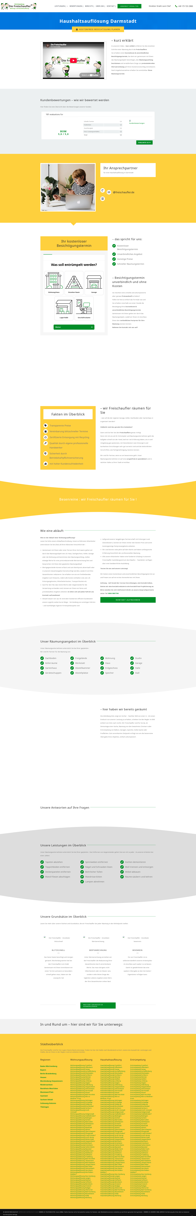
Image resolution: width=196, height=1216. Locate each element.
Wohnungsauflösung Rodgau (80, 1188)
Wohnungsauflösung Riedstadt (81, 1127)
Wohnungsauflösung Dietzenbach (82, 1089)
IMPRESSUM (22, 1212)
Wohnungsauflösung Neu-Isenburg (82, 1176)
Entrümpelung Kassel (138, 1092)
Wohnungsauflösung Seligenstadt (82, 1114)
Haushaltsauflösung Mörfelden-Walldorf (111, 1171)
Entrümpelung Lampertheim (140, 1162)
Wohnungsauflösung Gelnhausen (82, 1124)
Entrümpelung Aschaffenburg (141, 1071)
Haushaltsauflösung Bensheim (111, 1182)
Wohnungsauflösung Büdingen (81, 1118)
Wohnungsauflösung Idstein (80, 1129)
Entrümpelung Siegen (138, 1083)
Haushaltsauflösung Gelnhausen (111, 1122)
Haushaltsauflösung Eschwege (111, 1102)
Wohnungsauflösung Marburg (81, 1197)
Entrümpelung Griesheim (139, 1143)
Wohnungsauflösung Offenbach (81, 1067)
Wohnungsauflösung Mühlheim (81, 1153)
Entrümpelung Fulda (137, 1194)
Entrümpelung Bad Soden (139, 1120)
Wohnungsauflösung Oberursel (81, 1190)
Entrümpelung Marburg (139, 1195)
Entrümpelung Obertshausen (140, 1129)
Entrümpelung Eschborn (139, 1075)
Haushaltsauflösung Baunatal (110, 1147)
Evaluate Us (143, 142)
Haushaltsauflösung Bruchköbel (111, 1106)
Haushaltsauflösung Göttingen (111, 1100)
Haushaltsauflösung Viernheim (111, 1168)
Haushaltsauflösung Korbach (110, 1124)
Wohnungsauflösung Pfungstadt (81, 1133)
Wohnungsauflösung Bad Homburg (82, 1192)
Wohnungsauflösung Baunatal (80, 1149)
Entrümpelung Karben (138, 1118)
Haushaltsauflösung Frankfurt (111, 1065)
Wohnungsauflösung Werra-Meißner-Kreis (80, 1097)
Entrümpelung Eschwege (139, 1102)
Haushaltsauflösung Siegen (110, 1083)
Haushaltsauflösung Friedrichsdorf (112, 1133)
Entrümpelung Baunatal (138, 1147)
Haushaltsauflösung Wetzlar (110, 1077)
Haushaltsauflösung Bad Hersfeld (112, 1094)
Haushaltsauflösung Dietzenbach (112, 1089)
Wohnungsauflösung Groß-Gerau (82, 1137)
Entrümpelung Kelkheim (139, 1153)
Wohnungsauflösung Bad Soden (81, 1122)
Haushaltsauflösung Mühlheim (111, 1151)
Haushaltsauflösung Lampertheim (112, 1162)
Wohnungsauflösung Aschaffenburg (83, 1071)
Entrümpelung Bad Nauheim (140, 1160)
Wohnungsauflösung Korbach (80, 1125)
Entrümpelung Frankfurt (139, 1065)
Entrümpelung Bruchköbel (139, 1106)
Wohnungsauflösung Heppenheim (82, 1087)
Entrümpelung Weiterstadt (140, 1137)
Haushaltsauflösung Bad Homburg (112, 1190)
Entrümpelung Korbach (138, 1124)
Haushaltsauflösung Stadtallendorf (112, 1114)
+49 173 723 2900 (185, 6)
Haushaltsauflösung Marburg (110, 1195)
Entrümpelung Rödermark (139, 1149)
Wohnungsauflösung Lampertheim (82, 1164)
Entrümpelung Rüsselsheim (140, 1192)
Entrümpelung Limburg (138, 1081)
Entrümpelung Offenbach (139, 1067)
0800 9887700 (113, 593)
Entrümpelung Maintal (138, 1178)
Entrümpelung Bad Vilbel (139, 1164)
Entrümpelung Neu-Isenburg (140, 1174)
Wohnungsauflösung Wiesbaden (81, 1073)
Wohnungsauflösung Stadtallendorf (83, 1116)
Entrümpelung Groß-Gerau (140, 1135)
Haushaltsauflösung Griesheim (111, 1143)
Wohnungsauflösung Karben (80, 1120)
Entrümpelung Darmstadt (139, 1090)
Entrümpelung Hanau (138, 1069)
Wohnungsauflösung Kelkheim (81, 1155)
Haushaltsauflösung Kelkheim (111, 1153)
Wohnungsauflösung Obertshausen (82, 1131)
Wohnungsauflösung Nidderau (81, 1104)
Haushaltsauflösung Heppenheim (112, 1087)
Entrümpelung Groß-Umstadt (141, 1110)
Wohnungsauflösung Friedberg (81, 1157)
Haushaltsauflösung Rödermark (111, 1149)
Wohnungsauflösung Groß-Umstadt (80, 1111)
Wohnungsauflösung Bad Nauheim (82, 1162)
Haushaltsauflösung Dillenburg (111, 1085)
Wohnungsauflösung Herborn (81, 1108)
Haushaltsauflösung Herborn (110, 1108)
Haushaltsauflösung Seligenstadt (112, 1112)
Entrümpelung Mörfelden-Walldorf (139, 1171)
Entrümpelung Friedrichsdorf (140, 1133)
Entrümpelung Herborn (139, 1108)
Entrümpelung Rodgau (138, 1186)
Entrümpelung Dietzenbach (140, 1089)
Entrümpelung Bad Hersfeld (140, 1094)
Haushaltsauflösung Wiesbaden (111, 1073)
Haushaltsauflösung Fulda (109, 1194)
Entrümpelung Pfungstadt (139, 1131)
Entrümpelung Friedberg (139, 1155)
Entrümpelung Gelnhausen (140, 1122)
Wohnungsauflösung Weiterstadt (82, 1139)
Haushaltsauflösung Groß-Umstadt (112, 1110)
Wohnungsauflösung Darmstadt (81, 1090)
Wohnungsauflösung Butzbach (81, 1143)
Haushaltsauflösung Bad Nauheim (112, 1160)
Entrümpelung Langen (138, 1176)
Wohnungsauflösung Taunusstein (82, 1160)
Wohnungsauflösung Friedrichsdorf (83, 1135)
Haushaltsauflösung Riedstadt (110, 1125)
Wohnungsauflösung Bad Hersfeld (82, 1094)
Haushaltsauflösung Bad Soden (111, 1120)
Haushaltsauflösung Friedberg (111, 1155)
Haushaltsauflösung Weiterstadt (111, 1137)
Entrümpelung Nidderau (139, 1104)
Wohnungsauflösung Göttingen (81, 1100)
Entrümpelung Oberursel (139, 1188)
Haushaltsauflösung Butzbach (110, 1141)
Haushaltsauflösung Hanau (109, 1069)
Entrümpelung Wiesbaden (139, 1073)
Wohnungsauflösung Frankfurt (81, 1065)
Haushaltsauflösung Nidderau (110, 1104)
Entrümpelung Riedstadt (139, 1125)
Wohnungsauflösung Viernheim (81, 1170)
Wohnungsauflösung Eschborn (81, 1075)
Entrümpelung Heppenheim (140, 1087)
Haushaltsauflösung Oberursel (111, 1188)
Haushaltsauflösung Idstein (110, 1127)
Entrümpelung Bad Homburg (140, 1190)
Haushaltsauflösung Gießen (110, 1079)
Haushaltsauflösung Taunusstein (111, 1159)
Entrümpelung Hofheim (139, 1180)
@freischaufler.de (123, 192)
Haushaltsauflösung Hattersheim (112, 1145)
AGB (37, 1212)
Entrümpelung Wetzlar (138, 1077)
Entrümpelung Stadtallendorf (140, 1114)
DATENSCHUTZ (30, 1212)
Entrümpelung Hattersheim (140, 1145)
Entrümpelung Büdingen (139, 1116)
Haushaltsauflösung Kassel (109, 1092)
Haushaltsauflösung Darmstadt (111, 1090)
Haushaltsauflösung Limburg (110, 1081)
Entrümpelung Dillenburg (139, 1085)
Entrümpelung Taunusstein (140, 1159)
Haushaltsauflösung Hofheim (110, 1180)
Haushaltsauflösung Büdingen (110, 1116)
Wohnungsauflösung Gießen (80, 1079)
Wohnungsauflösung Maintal (80, 1180)
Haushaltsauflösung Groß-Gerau (111, 1135)
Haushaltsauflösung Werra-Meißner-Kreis (110, 1097)
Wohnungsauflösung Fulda (79, 1195)
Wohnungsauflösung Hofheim (81, 1182)
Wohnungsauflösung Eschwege (81, 1102)
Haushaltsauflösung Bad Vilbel (111, 1164)
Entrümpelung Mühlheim (139, 1151)
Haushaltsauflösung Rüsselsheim (112, 1192)
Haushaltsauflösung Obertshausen (112, 1129)
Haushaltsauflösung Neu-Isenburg (112, 1174)
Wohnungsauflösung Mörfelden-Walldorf (82, 1173)
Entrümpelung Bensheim (139, 1182)
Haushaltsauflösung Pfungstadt (111, 1131)
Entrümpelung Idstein (138, 1127)
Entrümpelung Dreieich (138, 1184)
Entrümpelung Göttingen (139, 1100)
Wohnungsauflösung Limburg (80, 1081)
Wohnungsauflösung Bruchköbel (82, 1106)
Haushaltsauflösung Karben (110, 1118)
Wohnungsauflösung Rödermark (81, 1151)
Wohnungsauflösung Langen (80, 1178)
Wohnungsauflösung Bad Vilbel (81, 1166)
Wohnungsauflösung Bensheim (81, 1184)
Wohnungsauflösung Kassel (80, 1092)
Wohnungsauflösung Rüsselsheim (82, 1194)
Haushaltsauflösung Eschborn (110, 1075)
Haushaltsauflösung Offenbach (111, 1067)
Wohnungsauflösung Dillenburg (81, 1085)
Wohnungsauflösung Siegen (80, 1083)
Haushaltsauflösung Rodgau (110, 1186)
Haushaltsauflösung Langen (110, 1176)
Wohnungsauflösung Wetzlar (80, 1077)
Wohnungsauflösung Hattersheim (82, 1147)
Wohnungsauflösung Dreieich (80, 1186)
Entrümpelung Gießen (138, 1079)
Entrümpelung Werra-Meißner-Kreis (141, 1097)
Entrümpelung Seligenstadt (140, 1112)
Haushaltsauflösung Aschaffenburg (112, 1071)
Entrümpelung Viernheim (139, 1168)
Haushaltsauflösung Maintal (110, 1178)
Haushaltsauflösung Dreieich (110, 1184)
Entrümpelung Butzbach (139, 1141)
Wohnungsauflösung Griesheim (81, 1145)
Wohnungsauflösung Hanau (80, 1069)
